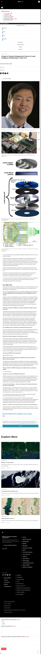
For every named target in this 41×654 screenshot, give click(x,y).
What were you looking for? (8, 626)
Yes (3, 621)
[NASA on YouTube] (10, 575)
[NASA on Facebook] (3, 575)
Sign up (20, 426)
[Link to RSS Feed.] (7, 73)
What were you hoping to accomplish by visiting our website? (15, 636)
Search (20, 49)
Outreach (20, 42)
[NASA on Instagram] (5, 575)
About (20, 47)
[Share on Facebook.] (3, 73)
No (3, 622)
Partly (4, 623)
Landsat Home (20, 25)
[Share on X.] (1, 73)
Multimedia (20, 44)
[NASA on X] (7, 575)
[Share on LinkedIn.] (5, 73)
